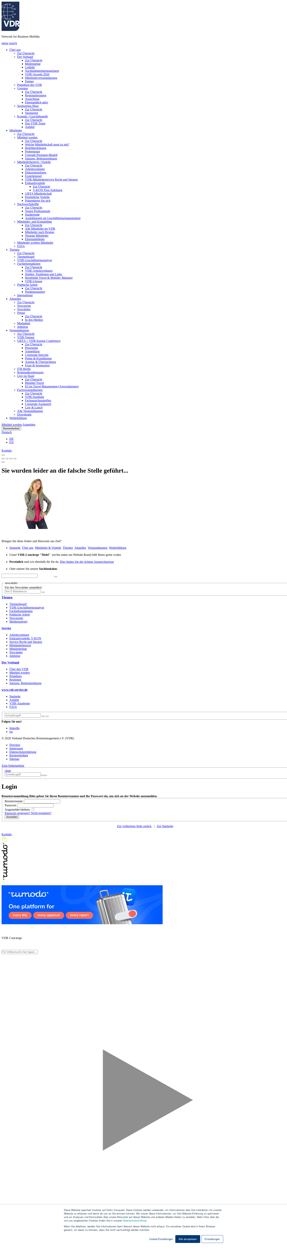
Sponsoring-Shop (28, 106)
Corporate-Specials (36, 355)
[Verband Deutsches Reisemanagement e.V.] (10, 30)
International (25, 295)
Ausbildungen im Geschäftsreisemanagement (52, 218)
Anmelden (28, 424)
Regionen (15, 679)
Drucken (14, 745)
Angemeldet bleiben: (18, 809)
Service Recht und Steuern (25, 641)
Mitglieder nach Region (39, 232)
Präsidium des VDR (29, 84)
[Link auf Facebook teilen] (3, 457)
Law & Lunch (34, 407)
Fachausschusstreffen (38, 400)
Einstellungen (212, 1239)
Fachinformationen (28, 263)
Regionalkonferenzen (30, 372)
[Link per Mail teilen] (14, 457)
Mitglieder (15, 130)
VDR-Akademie (19, 703)
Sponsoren (31, 113)
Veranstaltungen (19, 330)
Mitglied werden (27, 137)
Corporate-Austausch (38, 404)
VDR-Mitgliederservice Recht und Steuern (51, 179)
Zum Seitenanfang (13, 765)
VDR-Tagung (25, 337)
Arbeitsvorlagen (35, 169)
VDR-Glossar (33, 281)
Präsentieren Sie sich (37, 200)
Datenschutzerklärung (22, 752)
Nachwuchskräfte (28, 204)
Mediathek (23, 323)
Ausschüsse (32, 99)
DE (11, 438)
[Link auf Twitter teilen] (7, 457)
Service (6, 628)
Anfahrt (30, 127)
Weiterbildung (18, 418)
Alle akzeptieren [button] (188, 1239)
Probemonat (32, 151)
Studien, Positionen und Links (43, 274)
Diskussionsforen (35, 172)
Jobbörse (22, 326)
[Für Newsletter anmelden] (43, 592)
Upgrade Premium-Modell (41, 155)
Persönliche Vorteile (37, 197)
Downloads (24, 414)
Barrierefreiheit (11, 428)
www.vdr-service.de (15, 689)
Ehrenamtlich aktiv (36, 102)
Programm (31, 348)
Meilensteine (33, 63)
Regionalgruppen (35, 95)
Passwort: (11, 805)
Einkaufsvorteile (35, 183)
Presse (21, 312)
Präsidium (15, 676)
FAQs (21, 246)
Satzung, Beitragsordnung (41, 158)
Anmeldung (32, 351)
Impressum (16, 748)
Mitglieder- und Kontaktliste (34, 221)
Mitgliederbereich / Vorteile (34, 162)
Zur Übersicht (25, 53)
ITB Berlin (24, 369)
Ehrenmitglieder (35, 239)
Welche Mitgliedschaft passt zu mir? (47, 144)
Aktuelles (15, 298)
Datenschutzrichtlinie (134, 1220)
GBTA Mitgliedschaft (38, 193)
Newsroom (24, 305)
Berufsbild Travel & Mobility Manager (49, 277)
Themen (14, 249)
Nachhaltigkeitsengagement (42, 70)
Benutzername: (14, 801)
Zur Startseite (165, 826)
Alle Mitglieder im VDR (40, 228)
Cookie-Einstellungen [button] (161, 1239)
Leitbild (30, 67)
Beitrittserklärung (35, 148)
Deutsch (7, 432)
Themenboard (25, 256)
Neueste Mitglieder (36, 235)
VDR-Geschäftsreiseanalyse (34, 260)
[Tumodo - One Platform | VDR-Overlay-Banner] (82, 923)
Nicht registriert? (41, 813)
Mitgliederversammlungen (41, 77)
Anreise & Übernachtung (40, 362)
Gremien (22, 88)
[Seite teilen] (3, 455)
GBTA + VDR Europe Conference (39, 340)
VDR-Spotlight (34, 397)
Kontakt (7, 450)
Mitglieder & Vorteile (48, 547)
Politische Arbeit (27, 284)
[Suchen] (47, 716)
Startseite (14, 547)
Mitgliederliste (18, 648)
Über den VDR (19, 669)
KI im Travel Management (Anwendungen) (52, 386)
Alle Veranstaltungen (30, 411)
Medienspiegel (18, 621)
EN (11, 442)
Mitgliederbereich (20, 645)
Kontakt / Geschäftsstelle (32, 116)
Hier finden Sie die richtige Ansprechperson (87, 561)
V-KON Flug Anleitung (47, 190)
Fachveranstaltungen (30, 390)
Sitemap (14, 759)
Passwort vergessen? (18, 813)
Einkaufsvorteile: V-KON (25, 638)
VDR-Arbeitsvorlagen (39, 270)
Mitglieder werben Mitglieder (35, 242)
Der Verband (25, 56)
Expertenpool (33, 176)
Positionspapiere (35, 291)
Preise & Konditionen (38, 358)
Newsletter (23, 309)
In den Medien (34, 319)
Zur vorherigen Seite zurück (134, 826)
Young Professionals (37, 211)
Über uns (15, 49)
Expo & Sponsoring (37, 365)
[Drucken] (3, 462)
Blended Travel (34, 383)
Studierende (32, 214)
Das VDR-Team (35, 123)
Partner (29, 81)
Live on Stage (25, 376)
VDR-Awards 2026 (37, 74)
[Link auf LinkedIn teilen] (10, 457)
